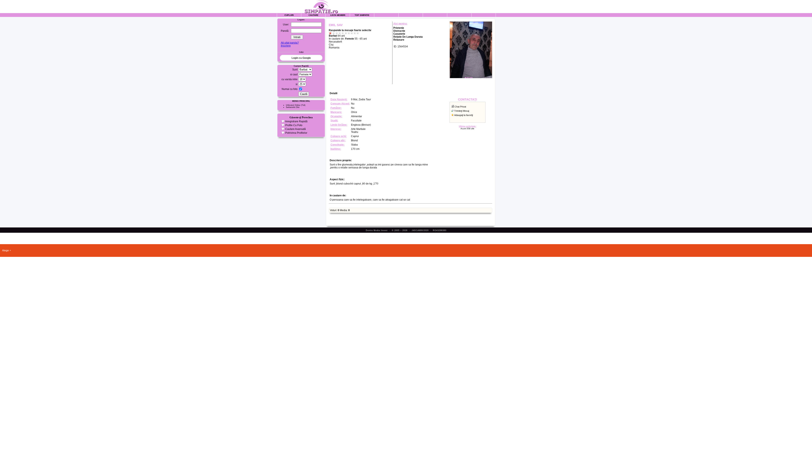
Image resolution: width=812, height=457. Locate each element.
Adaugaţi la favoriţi (463, 115)
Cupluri (289, 15)
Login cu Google (301, 57)
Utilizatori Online (293, 105)
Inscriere (286, 45)
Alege (5, 250)
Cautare (313, 15)
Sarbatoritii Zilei (292, 107)
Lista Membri (337, 15)
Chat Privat (460, 106)
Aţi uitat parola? (290, 42)
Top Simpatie (362, 15)
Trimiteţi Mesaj (461, 111)
